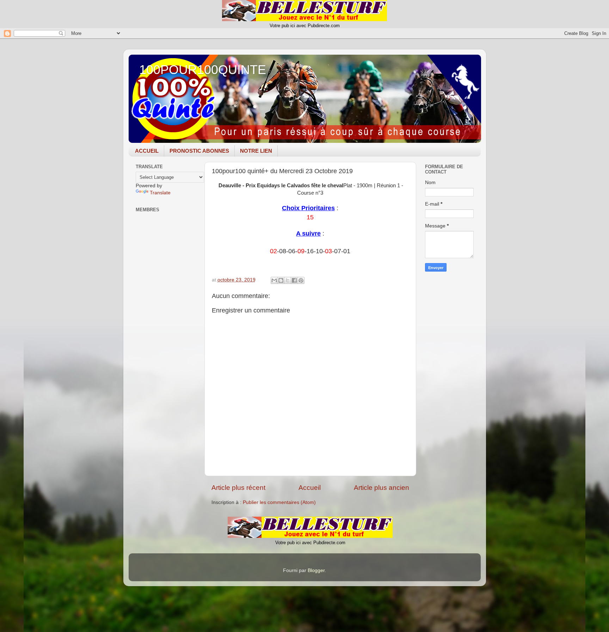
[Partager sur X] (287, 280)
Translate (160, 192)
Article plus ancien (381, 487)
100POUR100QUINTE (202, 69)
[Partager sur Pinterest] (300, 280)
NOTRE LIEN (256, 151)
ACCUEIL (147, 151)
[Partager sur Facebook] (294, 280)
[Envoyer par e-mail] (274, 280)
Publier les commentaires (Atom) (279, 502)
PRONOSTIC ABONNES (199, 151)
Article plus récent (238, 487)
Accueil (310, 487)
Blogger (316, 570)
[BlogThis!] (280, 280)
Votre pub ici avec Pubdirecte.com (305, 25)
